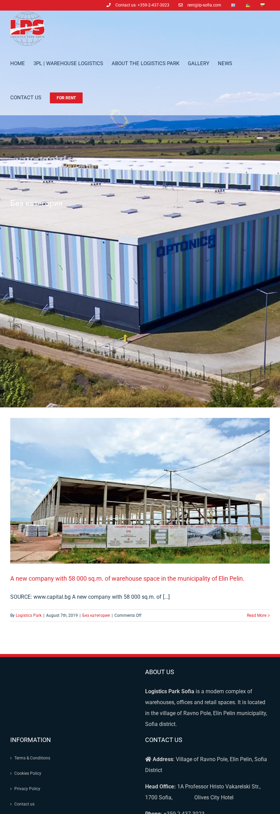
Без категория (96, 615)
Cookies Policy (27, 773)
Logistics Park (29, 615)
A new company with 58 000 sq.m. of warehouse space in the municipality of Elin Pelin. (127, 578)
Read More (256, 615)
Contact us (24, 804)
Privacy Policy (27, 788)
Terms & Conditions (32, 758)
